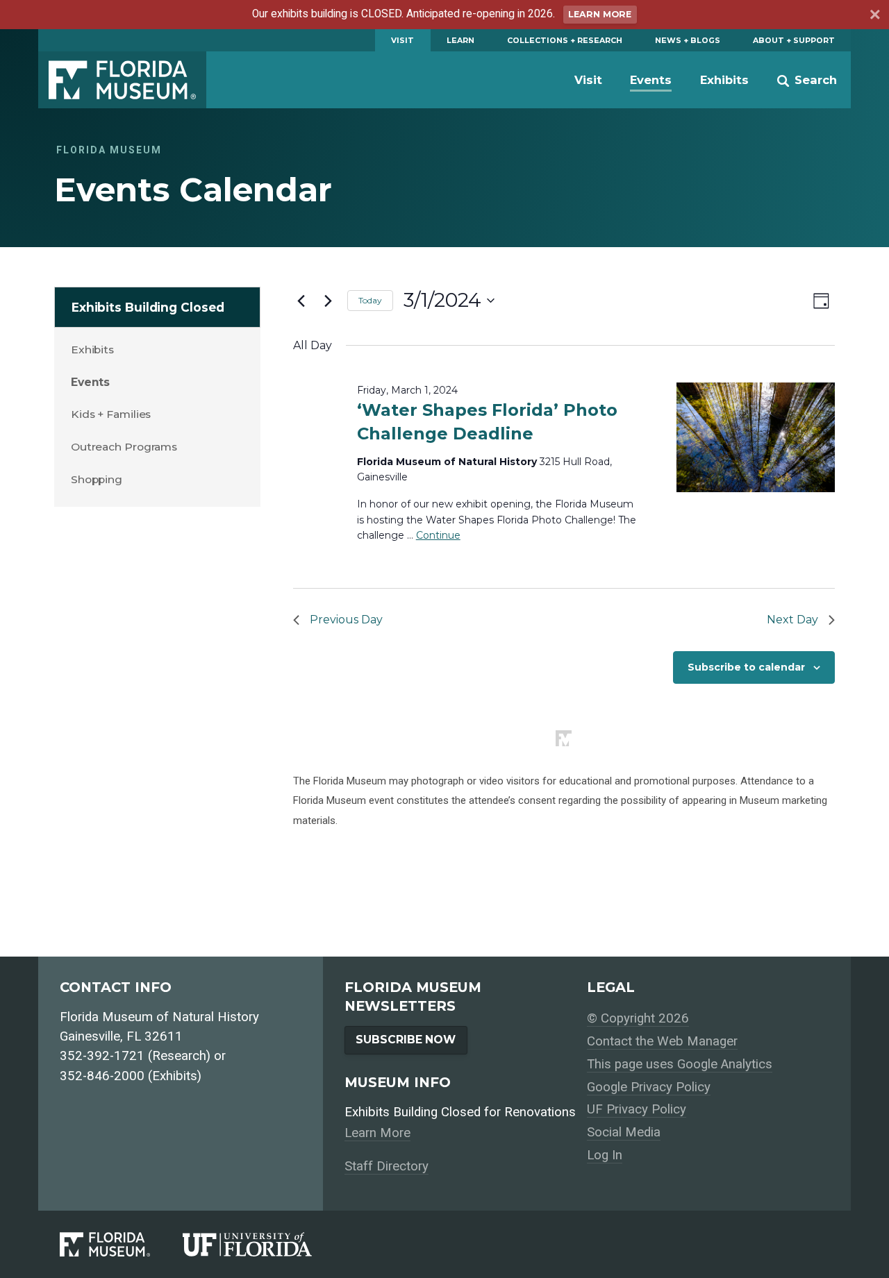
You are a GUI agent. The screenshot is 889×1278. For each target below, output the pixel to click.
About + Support (794, 40)
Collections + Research (564, 40)
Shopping (96, 479)
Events (651, 80)
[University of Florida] (263, 1244)
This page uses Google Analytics (679, 1064)
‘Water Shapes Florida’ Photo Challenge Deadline (487, 422)
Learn (460, 40)
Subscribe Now (406, 1039)
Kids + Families (111, 414)
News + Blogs (687, 40)
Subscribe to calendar (746, 667)
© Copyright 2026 (638, 1018)
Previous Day (346, 619)
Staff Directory (386, 1166)
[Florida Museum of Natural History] (121, 1244)
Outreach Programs (124, 446)
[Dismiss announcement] (873, 16)
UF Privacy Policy (636, 1109)
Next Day (792, 619)
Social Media (623, 1132)
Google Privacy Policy (649, 1087)
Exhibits (724, 80)
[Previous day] (301, 300)
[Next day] (328, 300)
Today (370, 300)
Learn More (599, 14)
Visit (402, 40)
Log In (604, 1155)
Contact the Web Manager (662, 1041)
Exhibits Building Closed (148, 307)
